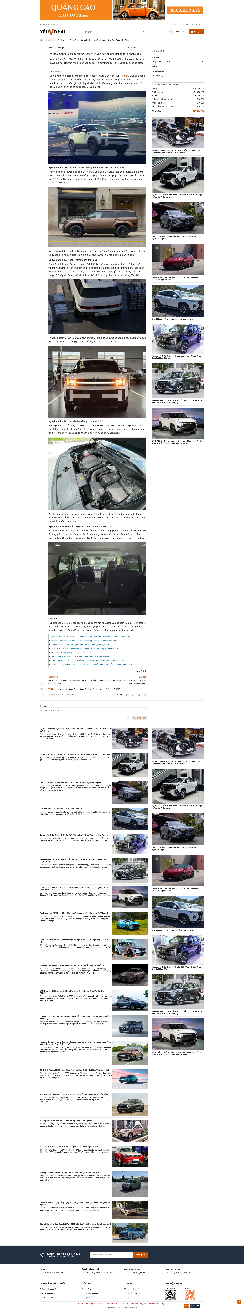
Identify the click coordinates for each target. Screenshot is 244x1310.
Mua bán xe (51, 40)
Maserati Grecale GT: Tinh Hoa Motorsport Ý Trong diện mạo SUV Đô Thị (72, 965)
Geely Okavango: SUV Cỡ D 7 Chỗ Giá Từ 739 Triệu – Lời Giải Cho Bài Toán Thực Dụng (88, 660)
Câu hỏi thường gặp (132, 1289)
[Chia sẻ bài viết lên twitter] (41, 689)
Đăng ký (140, 1254)
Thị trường (74, 40)
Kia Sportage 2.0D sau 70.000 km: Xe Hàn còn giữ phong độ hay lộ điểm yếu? (74, 1094)
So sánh (83, 40)
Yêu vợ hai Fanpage (90, 1293)
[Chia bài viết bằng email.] (41, 695)
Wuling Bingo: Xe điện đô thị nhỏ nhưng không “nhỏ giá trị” (66, 1121)
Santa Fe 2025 (114, 689)
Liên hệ (201, 24)
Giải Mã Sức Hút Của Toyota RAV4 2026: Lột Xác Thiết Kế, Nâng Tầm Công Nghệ (75, 1224)
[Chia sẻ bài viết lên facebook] (41, 683)
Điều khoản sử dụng (48, 1297)
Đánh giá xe (63, 40)
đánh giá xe (100, 689)
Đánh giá (60, 48)
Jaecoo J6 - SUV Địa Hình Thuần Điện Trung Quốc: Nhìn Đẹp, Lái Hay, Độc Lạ (84, 656)
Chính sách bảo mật (48, 1289)
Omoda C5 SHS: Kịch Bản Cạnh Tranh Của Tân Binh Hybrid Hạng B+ (80, 644)
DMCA (187, 1306)
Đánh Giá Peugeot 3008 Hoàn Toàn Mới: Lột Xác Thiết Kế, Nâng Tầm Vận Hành (74, 1070)
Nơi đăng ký (157, 75)
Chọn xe (155, 57)
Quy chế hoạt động (47, 1293)
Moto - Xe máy (108, 40)
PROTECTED (195, 1306)
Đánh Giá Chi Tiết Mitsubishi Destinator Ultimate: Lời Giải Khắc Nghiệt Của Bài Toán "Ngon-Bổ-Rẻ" (92, 664)
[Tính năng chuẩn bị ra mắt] (122, 10)
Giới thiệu (193, 24)
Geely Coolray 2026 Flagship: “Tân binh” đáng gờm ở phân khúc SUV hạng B (74, 913)
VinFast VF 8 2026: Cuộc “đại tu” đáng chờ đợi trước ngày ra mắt (69, 1147)
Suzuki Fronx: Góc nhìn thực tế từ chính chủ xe (71, 652)
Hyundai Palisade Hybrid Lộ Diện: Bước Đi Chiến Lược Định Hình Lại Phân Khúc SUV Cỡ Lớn (90, 637)
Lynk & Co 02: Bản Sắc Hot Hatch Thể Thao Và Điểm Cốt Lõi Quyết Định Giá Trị (84, 648)
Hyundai (125, 76)
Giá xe (127, 40)
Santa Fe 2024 (85, 689)
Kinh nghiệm (94, 40)
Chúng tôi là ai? (88, 1289)
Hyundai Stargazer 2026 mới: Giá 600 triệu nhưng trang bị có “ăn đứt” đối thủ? (83, 641)
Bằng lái (119, 40)
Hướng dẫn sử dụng (132, 1293)
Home (51, 48)
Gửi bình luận (139, 717)
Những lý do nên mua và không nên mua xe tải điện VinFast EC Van (69, 1172)
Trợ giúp (185, 24)
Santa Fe (72, 689)
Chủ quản (86, 1297)
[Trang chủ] (52, 31)
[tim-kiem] (145, 32)
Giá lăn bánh (158, 51)
